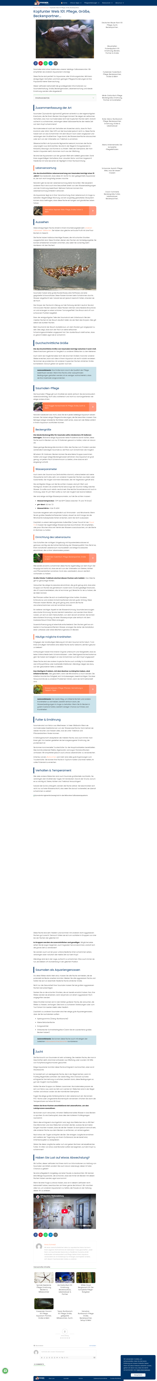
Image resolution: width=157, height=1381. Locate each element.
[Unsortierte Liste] (54, 1358)
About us (118, 3)
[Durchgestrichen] (49, 1358)
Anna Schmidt (50, 1244)
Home (81, 1378)
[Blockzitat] (57, 1358)
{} (64, 1357)
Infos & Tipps (74, 3)
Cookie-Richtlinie (115, 1378)
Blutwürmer (51, 757)
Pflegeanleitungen (90, 3)
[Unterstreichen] (47, 1358)
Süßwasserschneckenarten (56, 1041)
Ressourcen (106, 3)
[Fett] (42, 1358)
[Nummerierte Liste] (52, 1358)
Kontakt (66, 1378)
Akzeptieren (138, 1375)
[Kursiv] (44, 1358)
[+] (67, 1357)
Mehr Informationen (143, 1370)
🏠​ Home (64, 3)
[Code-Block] (59, 1358)
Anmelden (92, 1346)
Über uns (51, 1378)
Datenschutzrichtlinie (100, 1378)
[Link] (62, 1358)
